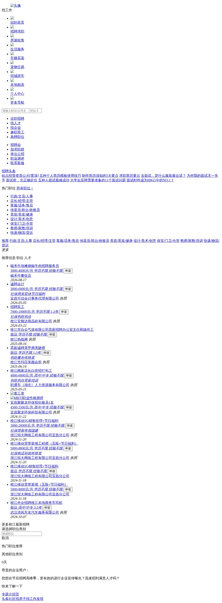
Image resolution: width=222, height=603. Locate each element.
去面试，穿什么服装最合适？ (163, 175)
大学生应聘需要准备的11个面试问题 (98, 180)
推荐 (5, 241)
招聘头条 (9, 171)
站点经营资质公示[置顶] (20, 175)
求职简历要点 (129, 175)
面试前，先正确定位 (21, 180)
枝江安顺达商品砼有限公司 (31, 321)
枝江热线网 (19, 339)
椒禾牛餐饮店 (20, 275)
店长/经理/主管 (21, 201)
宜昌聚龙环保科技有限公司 (31, 412)
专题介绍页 (10, 594)
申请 (68, 270)
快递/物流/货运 (21, 232)
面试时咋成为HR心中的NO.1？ (150, 180)
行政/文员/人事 (21, 196)
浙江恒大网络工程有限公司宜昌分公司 (39, 435)
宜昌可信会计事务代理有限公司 (34, 298)
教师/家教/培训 (21, 228)
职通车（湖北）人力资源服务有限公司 (39, 385)
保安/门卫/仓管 (21, 223)
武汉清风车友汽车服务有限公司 (34, 512)
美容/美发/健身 (21, 214)
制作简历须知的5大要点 (100, 175)
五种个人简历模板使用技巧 (60, 175)
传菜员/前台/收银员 (25, 210)
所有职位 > (24, 188)
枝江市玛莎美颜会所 (26, 362)
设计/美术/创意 (21, 219)
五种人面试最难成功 (53, 180)
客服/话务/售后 (21, 205)
